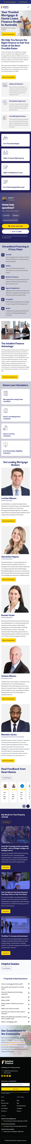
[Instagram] (10, 1076)
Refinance (15, 215)
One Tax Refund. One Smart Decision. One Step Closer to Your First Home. (14, 893)
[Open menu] (28, 7)
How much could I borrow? (10, 220)
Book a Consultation (11, 2)
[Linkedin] (7, 1076)
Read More (6, 867)
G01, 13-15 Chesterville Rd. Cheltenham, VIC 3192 (16, 1121)
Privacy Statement (18, 1092)
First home (6, 215)
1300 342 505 (23, 2)
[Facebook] (2, 1076)
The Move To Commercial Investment (14, 936)
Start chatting (17, 226)
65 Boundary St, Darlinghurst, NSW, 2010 (14, 1131)
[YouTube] (5, 1076)
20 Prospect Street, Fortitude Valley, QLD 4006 (15, 1126)
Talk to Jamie (17, 231)
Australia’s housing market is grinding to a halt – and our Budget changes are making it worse (15, 848)
